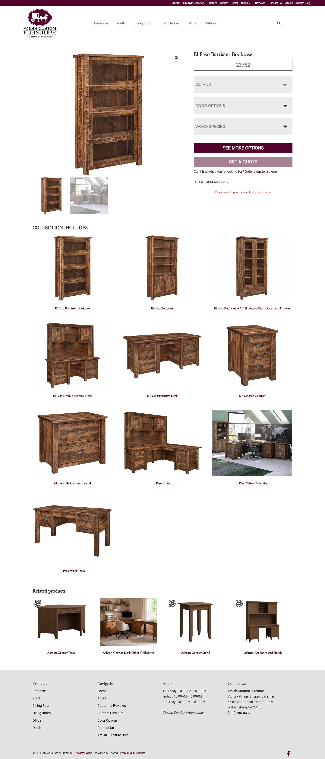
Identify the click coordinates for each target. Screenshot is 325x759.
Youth (120, 23)
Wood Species (210, 126)
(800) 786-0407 (239, 713)
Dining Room (143, 23)
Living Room (170, 23)
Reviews (260, 3)
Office (192, 23)
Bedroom (101, 23)
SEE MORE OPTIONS (243, 148)
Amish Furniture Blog (297, 3)
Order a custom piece (261, 171)
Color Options (240, 3)
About (176, 3)
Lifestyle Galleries (193, 3)
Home (102, 691)
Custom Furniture (218, 3)
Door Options (210, 106)
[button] (176, 57)
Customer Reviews (111, 706)
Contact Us (275, 3)
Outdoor (211, 23)
